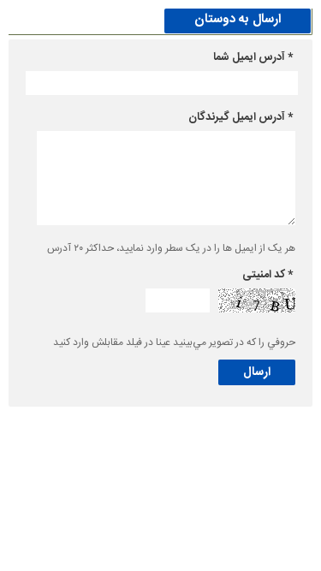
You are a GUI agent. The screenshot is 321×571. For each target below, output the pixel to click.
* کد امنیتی (267, 274)
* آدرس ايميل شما (253, 57)
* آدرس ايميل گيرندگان (240, 117)
